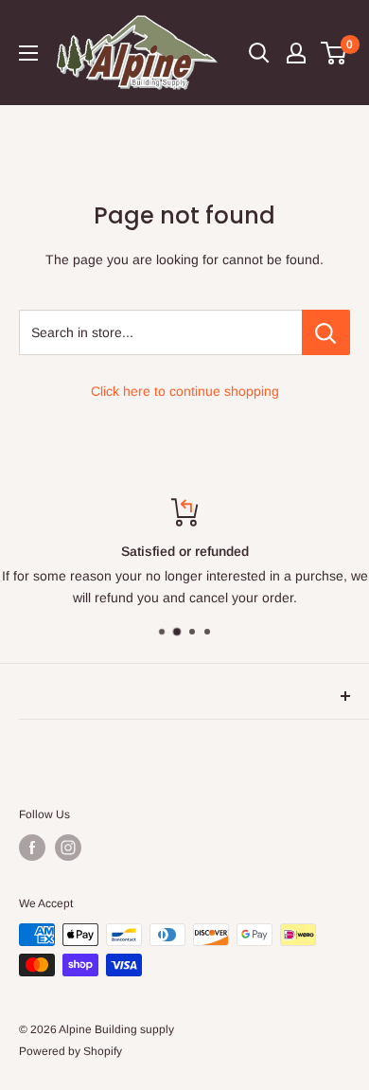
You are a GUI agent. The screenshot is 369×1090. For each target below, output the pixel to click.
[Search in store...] (326, 332)
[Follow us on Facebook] (32, 847)
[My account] (296, 53)
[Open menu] (28, 53)
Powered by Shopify (70, 1051)
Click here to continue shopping (185, 391)
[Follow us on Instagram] (68, 847)
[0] (334, 53)
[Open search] (259, 53)
